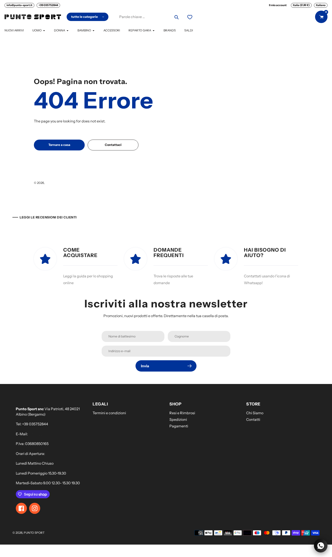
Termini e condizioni (109, 413)
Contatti (253, 419)
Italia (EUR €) (301, 5)
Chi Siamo (254, 413)
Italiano (320, 5)
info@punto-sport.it (19, 5)
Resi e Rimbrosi (182, 413)
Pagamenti (178, 426)
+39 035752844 (48, 5)
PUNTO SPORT (55, 183)
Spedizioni (178, 419)
